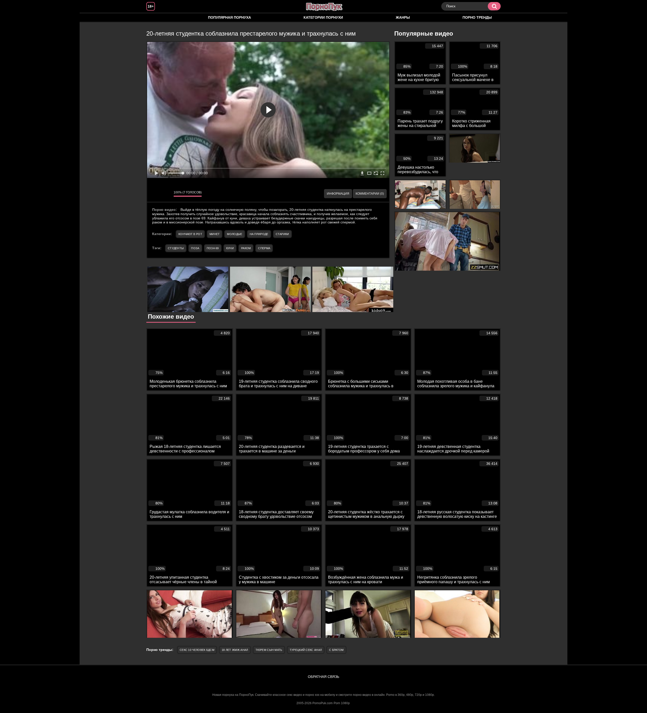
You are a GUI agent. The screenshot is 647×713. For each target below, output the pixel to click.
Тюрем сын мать (269, 649)
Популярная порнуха (229, 17)
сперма (264, 248)
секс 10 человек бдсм (197, 649)
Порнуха (155, 17)
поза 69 (213, 248)
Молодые (234, 234)
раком (246, 248)
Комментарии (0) (370, 193)
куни (230, 248)
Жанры (403, 17)
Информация (338, 193)
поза (195, 248)
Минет (215, 234)
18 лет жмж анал (235, 649)
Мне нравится (155, 193)
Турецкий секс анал (306, 649)
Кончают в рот (190, 234)
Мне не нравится (166, 193)
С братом (336, 649)
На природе (259, 234)
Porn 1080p (342, 703)
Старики (282, 234)
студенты (176, 248)
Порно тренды (477, 17)
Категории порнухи (323, 17)
